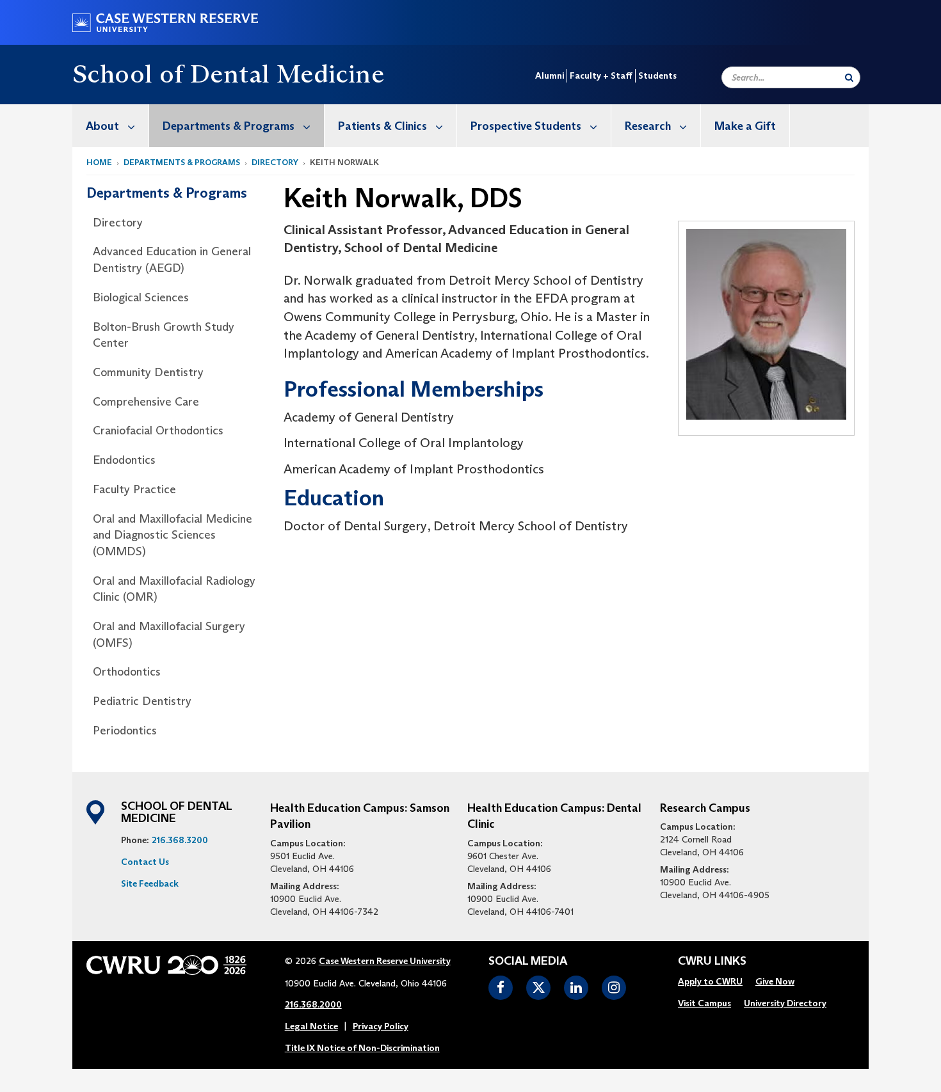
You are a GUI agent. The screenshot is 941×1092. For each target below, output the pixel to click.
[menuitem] (110, 125)
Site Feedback (150, 883)
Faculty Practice (134, 489)
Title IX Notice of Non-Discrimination (362, 1048)
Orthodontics (127, 672)
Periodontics (125, 731)
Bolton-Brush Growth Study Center (163, 335)
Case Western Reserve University (385, 961)
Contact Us (145, 861)
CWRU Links (712, 961)
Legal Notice (311, 1026)
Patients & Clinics (382, 126)
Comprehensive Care (146, 402)
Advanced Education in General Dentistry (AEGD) (172, 259)
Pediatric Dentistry (142, 701)
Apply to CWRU (710, 981)
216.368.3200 (180, 840)
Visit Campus (704, 1003)
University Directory (785, 1003)
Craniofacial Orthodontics (158, 430)
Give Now (774, 981)
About (102, 126)
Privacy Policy (380, 1026)
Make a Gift (745, 126)
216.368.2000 (313, 1004)
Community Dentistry (148, 372)
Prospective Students (525, 126)
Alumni (549, 75)
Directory (275, 162)
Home (99, 162)
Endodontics (124, 460)
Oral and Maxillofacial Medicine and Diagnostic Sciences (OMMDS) (172, 535)
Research (648, 126)
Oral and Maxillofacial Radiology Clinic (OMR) (174, 589)
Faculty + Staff (601, 75)
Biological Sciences (141, 297)
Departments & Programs (228, 126)
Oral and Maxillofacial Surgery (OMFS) (169, 634)
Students (657, 75)
